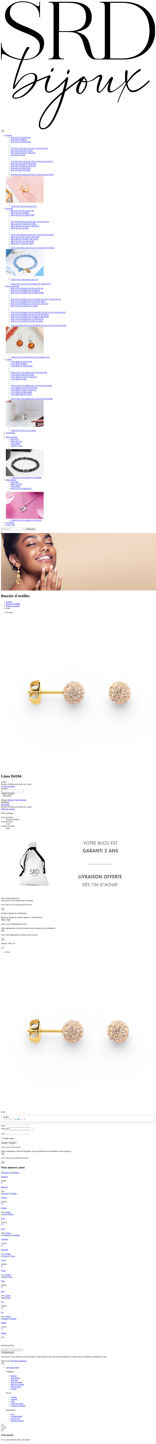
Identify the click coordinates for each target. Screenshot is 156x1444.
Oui (8, 920)
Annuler (4, 1143)
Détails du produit (8, 809)
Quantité (4, 789)
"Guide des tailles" (8, 786)
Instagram (23, 1361)
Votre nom (5, 1129)
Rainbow (4, 1177)
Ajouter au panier (8, 793)
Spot (3, 1281)
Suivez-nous (5, 1361)
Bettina (3, 1323)
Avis (3, 1134)
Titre (3, 1126)
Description (5, 805)
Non (3, 920)
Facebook (15, 1361)
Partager (11, 800)
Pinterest (23, 800)
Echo (3, 1218)
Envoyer (13, 1143)
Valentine (4, 1239)
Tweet (17, 800)
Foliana (4, 1198)
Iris (2, 1302)
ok (3, 909)
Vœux (3, 1260)
